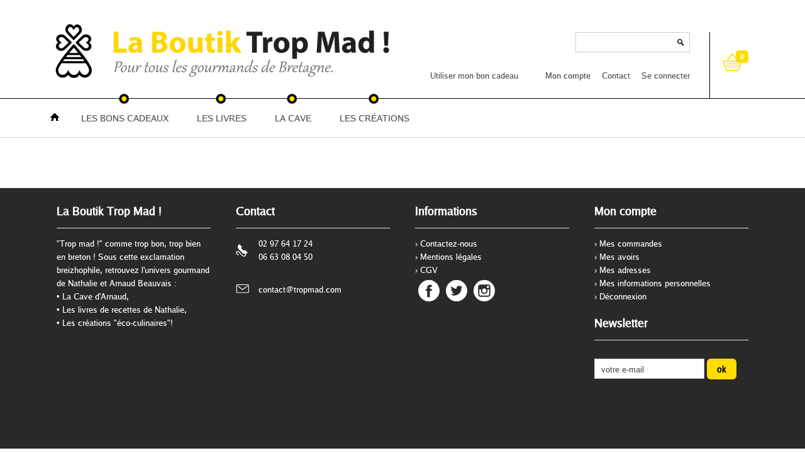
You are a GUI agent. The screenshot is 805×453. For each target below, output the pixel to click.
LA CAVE (293, 118)
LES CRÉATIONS (374, 118)
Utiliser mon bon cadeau (474, 75)
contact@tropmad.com (299, 289)
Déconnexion (623, 296)
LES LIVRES (222, 118)
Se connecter (665, 75)
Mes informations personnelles (655, 283)
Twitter (456, 290)
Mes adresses (625, 270)
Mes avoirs (619, 257)
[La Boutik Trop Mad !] (88, 50)
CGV (429, 270)
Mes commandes (630, 243)
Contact (616, 75)
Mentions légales (451, 257)
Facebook (429, 290)
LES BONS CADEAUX (125, 118)
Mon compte (568, 75)
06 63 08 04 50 (285, 257)
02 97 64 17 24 (285, 243)
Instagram (484, 290)
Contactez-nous (448, 243)
